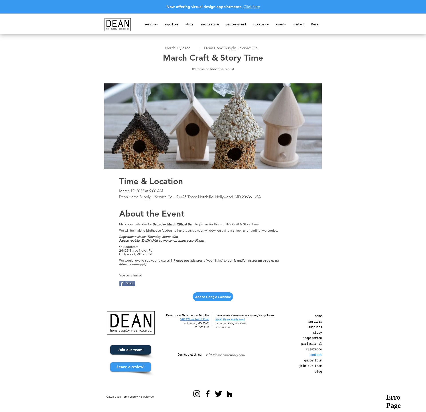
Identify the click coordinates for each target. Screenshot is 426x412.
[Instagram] (196, 393)
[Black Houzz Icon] (229, 393)
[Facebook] (207, 393)
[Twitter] (218, 393)
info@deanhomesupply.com (225, 355)
